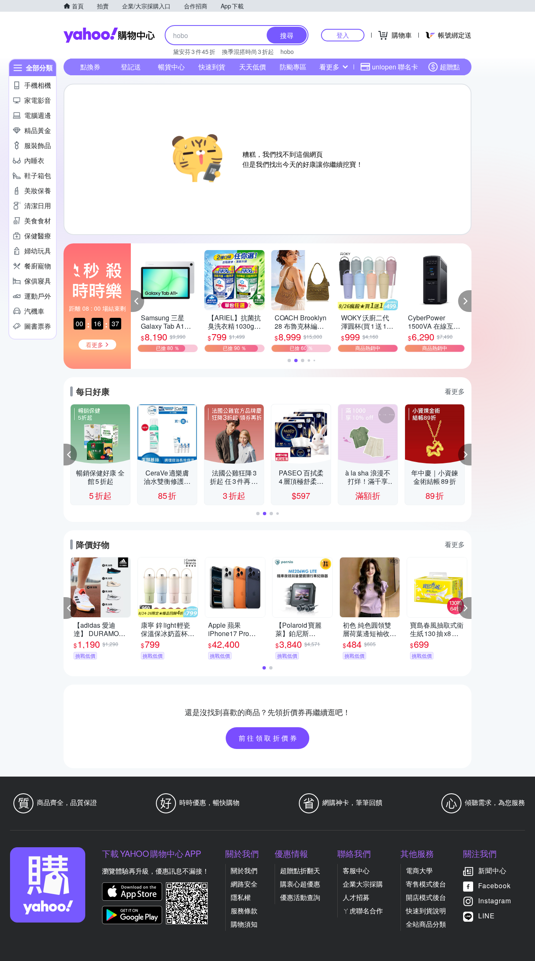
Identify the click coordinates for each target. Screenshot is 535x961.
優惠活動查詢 (300, 897)
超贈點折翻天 (300, 870)
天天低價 (252, 67)
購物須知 (244, 924)
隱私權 (241, 897)
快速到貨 (212, 67)
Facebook (494, 885)
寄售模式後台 (426, 884)
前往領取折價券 (269, 738)
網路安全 (244, 884)
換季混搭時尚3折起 (248, 51)
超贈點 (450, 67)
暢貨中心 (171, 67)
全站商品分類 (426, 924)
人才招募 (356, 897)
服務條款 (244, 910)
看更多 (329, 67)
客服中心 (356, 870)
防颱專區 (293, 67)
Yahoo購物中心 (109, 35)
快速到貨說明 (426, 910)
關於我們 (244, 870)
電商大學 (419, 870)
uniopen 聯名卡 (395, 67)
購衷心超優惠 (300, 884)
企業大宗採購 (363, 884)
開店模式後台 (426, 897)
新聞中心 (492, 870)
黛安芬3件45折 (194, 51)
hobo (287, 51)
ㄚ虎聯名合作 (363, 910)
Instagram (494, 900)
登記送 (131, 67)
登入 (342, 35)
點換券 (90, 67)
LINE (486, 915)
